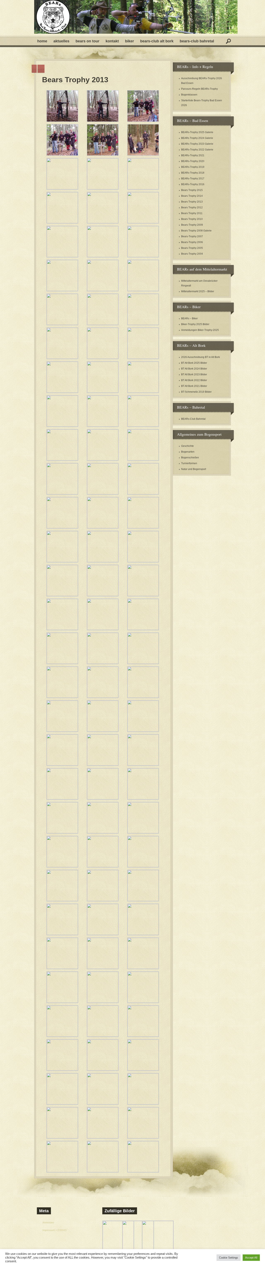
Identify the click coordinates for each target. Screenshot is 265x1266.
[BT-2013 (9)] (143, 188)
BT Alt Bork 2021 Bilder (194, 386)
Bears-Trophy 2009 (192, 224)
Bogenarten (187, 451)
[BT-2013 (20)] (103, 324)
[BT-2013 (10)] (62, 222)
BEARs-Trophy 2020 (192, 161)
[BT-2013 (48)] (143, 629)
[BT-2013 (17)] (103, 290)
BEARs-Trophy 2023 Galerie (197, 143)
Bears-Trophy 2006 (192, 242)
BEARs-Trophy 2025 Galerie (197, 132)
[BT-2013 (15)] (143, 256)
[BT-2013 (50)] (103, 663)
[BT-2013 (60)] (143, 764)
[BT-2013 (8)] (103, 188)
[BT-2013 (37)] (62, 527)
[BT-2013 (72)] (143, 900)
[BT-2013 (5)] (103, 155)
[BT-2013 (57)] (143, 730)
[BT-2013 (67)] (62, 866)
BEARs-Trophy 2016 (192, 184)
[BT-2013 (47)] (103, 629)
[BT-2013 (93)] (143, 1137)
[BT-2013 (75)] (143, 934)
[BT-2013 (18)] (143, 290)
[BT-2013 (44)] (103, 595)
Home (42, 41)
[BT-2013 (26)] (103, 391)
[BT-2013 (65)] (103, 832)
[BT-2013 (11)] (103, 222)
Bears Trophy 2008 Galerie (196, 230)
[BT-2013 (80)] (103, 1001)
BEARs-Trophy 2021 (192, 155)
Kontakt (112, 41)
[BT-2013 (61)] (62, 798)
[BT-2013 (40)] (62, 561)
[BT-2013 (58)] (62, 764)
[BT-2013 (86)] (103, 1069)
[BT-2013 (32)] (103, 459)
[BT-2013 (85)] (62, 1069)
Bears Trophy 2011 (191, 213)
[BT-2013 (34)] (62, 493)
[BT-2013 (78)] (143, 968)
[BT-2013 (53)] (103, 696)
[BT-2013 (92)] (103, 1137)
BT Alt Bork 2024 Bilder (194, 368)
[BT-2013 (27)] (143, 391)
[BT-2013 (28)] (62, 425)
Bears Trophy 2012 (192, 207)
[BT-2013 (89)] (103, 1103)
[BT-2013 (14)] (103, 256)
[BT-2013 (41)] (103, 561)
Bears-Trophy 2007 (192, 236)
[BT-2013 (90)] (143, 1103)
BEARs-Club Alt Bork (156, 41)
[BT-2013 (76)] (62, 968)
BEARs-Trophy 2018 (192, 172)
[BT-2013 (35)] (103, 493)
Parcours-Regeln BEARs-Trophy (199, 88)
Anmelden (48, 1222)
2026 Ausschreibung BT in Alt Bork (200, 357)
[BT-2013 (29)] (103, 425)
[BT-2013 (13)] (62, 256)
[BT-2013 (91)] (62, 1137)
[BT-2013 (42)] (143, 561)
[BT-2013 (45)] (143, 595)
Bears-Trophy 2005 (192, 248)
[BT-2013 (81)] (143, 1001)
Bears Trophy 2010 (192, 219)
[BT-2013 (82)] (62, 1035)
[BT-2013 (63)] (143, 798)
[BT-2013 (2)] (103, 121)
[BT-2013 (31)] (62, 459)
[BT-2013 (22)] (62, 357)
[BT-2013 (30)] (143, 425)
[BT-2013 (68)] (103, 866)
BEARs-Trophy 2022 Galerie (197, 149)
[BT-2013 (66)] (143, 832)
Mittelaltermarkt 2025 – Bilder (197, 291)
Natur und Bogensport (193, 469)
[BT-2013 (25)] (62, 391)
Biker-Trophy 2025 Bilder (195, 324)
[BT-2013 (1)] (62, 121)
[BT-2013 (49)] (62, 663)
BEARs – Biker (189, 318)
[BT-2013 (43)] (62, 595)
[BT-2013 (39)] (143, 527)
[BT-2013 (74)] (103, 934)
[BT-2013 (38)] (103, 527)
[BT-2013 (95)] (103, 1171)
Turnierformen (189, 463)
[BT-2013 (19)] (62, 324)
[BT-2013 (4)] (62, 155)
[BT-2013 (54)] (143, 696)
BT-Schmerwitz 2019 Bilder (196, 391)
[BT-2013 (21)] (143, 324)
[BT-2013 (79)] (62, 1001)
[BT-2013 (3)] (143, 121)
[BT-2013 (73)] (62, 934)
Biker (129, 41)
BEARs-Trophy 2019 (192, 167)
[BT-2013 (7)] (62, 188)
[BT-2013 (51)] (143, 663)
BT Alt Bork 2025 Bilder (194, 362)
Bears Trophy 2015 (192, 190)
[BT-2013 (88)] (62, 1103)
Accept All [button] (251, 1257)
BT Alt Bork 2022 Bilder (194, 380)
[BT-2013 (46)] (62, 629)
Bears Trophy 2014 (192, 195)
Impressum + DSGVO (54, 1230)
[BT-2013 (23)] (103, 357)
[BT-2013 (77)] (103, 968)
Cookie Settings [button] (228, 1257)
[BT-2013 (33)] (143, 459)
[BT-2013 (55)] (62, 730)
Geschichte (187, 446)
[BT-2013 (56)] (103, 730)
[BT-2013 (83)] (103, 1035)
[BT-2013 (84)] (143, 1035)
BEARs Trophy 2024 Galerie (197, 138)
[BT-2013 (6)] (143, 155)
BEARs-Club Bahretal (197, 41)
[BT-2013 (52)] (62, 696)
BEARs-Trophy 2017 (192, 178)
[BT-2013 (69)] (143, 866)
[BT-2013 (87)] (143, 1069)
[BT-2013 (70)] (62, 900)
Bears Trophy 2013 (75, 80)
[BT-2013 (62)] (103, 798)
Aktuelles (61, 41)
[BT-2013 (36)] (143, 493)
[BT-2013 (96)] (143, 1171)
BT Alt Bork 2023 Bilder (194, 374)
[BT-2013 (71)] (103, 900)
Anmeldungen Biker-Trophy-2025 (200, 330)
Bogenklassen (189, 94)
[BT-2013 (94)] (62, 1171)
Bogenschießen (190, 457)
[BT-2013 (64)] (62, 832)
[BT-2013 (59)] (103, 764)
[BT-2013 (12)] (143, 222)
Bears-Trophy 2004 (192, 253)
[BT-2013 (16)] (62, 290)
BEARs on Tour (87, 41)
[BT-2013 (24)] (143, 357)
